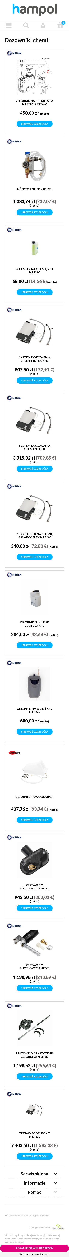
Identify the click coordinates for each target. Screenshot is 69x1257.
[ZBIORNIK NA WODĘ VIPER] (34, 772)
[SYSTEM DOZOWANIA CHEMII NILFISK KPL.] (34, 332)
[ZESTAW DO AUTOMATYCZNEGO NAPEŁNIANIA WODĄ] (34, 860)
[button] (8, 25)
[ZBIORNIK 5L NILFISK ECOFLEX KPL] (34, 597)
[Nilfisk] (14, 53)
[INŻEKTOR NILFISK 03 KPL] (34, 164)
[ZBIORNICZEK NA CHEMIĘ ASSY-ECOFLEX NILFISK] (34, 509)
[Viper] (14, 752)
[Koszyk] (60, 25)
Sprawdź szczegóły (34, 123)
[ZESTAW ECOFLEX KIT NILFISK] (34, 1112)
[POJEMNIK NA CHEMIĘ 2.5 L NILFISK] (34, 248)
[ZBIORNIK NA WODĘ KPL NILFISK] (34, 684)
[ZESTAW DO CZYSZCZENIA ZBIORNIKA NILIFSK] (34, 1028)
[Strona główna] (35, 9)
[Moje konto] (43, 25)
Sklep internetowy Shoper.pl (35, 1254)
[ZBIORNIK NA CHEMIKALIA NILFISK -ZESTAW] (34, 76)
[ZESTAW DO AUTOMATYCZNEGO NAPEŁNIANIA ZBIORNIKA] (34, 944)
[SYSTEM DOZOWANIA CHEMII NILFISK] (34, 421)
